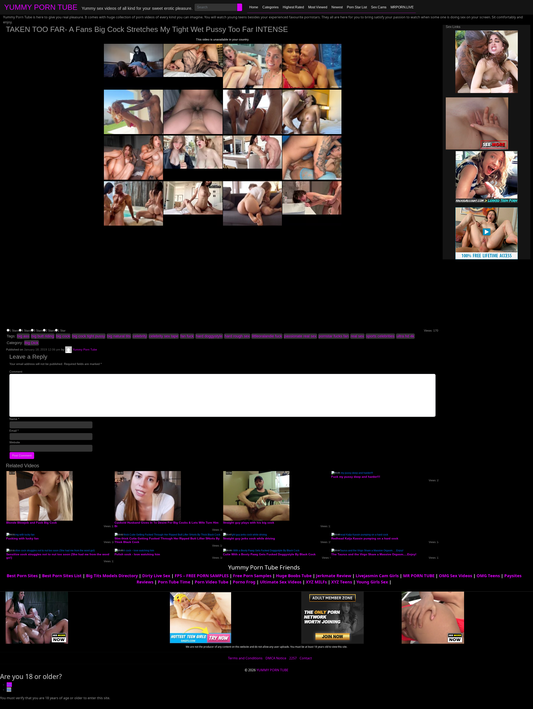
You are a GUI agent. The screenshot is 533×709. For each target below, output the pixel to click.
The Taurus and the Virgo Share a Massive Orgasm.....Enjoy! (373, 554)
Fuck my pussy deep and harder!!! (355, 476)
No (9, 689)
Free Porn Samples (252, 575)
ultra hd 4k (405, 336)
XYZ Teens (341, 582)
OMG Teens (488, 575)
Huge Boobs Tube (294, 575)
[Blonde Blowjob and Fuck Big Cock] (39, 495)
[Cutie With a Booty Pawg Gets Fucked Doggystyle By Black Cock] (261, 550)
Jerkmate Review (333, 575)
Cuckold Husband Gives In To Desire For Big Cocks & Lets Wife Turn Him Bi (166, 524)
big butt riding (42, 336)
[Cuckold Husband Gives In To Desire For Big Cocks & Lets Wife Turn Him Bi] (148, 495)
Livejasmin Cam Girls (377, 575)
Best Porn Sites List (62, 575)
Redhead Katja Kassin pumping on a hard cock (364, 538)
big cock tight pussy (88, 336)
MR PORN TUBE (419, 575)
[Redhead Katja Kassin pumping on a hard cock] (359, 534)
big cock (63, 336)
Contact (306, 658)
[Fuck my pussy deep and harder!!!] (352, 472)
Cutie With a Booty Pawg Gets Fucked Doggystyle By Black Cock (269, 554)
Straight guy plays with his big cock (248, 522)
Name (14, 419)
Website (14, 442)
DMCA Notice (275, 658)
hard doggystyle (209, 336)
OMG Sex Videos (455, 575)
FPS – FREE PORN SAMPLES (202, 575)
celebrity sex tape (163, 336)
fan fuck (187, 336)
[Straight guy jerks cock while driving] (245, 534)
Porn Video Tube (211, 582)
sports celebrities (380, 336)
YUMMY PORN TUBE (40, 7)
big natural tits (119, 336)
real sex (357, 336)
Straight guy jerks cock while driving (249, 538)
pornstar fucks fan (334, 336)
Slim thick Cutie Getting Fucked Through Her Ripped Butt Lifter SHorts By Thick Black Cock (167, 540)
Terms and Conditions (245, 658)
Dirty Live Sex (156, 575)
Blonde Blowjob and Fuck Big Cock (31, 522)
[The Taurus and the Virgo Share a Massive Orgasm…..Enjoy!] (367, 550)
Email (14, 430)
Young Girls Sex (372, 582)
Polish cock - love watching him (137, 554)
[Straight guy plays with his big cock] (256, 495)
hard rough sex (237, 336)
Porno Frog (244, 582)
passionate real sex (300, 336)
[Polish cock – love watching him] (134, 550)
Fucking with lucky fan (22, 538)
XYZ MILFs (316, 582)
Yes (9, 684)
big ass (23, 336)
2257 (293, 658)
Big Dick (31, 343)
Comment (15, 371)
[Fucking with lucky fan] (20, 534)
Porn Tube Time (174, 582)
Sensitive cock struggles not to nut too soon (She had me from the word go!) (57, 556)
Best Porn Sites (22, 575)
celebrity (140, 336)
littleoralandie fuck (267, 336)
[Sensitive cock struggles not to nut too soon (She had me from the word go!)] (50, 550)
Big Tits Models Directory (112, 575)
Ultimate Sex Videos (280, 582)
